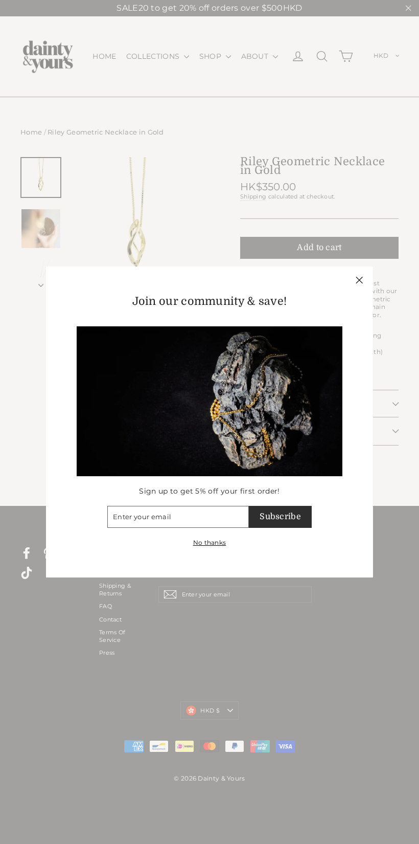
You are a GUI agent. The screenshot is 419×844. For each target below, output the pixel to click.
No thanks (209, 542)
